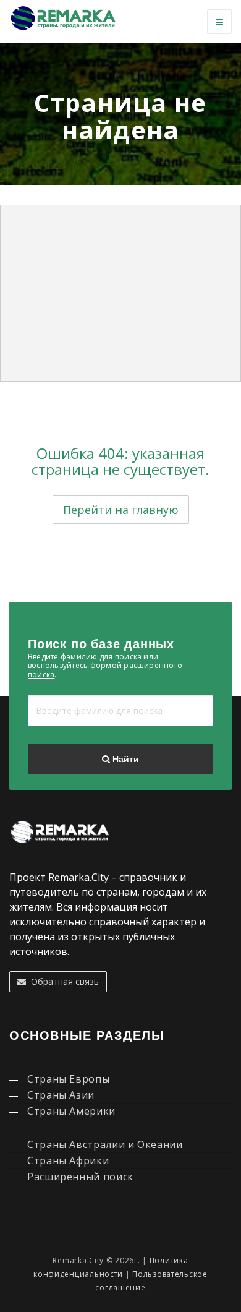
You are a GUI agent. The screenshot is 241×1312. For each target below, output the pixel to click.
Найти (124, 759)
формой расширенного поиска (105, 669)
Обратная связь (62, 981)
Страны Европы (68, 1079)
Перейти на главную (121, 509)
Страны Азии (61, 1095)
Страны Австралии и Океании (105, 1144)
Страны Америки (71, 1111)
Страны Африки (68, 1160)
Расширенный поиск (80, 1176)
